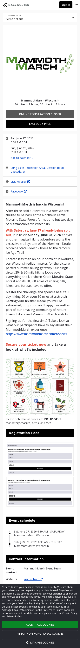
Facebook (17, 191)
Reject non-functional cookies (40, 633)
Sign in (66, 4)
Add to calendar (21, 158)
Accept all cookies (40, 624)
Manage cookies (41, 642)
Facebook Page (40, 124)
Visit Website (19, 181)
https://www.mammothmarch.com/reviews (36, 334)
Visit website (32, 579)
